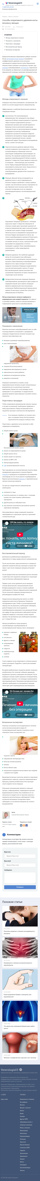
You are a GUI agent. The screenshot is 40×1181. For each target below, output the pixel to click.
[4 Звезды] (6, 824)
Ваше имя (7, 852)
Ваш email (7, 861)
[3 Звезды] (5, 824)
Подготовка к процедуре (13, 44)
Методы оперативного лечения (15, 38)
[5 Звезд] (7, 824)
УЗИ (5, 466)
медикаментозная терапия (15, 59)
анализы (22, 479)
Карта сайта (4, 1099)
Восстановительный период (14, 47)
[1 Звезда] (2, 824)
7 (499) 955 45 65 (8, 7)
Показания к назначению (13, 41)
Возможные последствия (13, 50)
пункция (5, 475)
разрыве (5, 68)
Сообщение (8, 870)
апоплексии (25, 68)
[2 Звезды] (4, 824)
